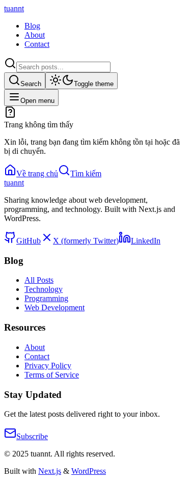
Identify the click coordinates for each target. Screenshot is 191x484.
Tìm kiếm (85, 173)
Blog (32, 25)
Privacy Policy (47, 365)
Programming (46, 298)
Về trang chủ (37, 173)
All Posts (38, 280)
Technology (43, 289)
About (34, 35)
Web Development (54, 307)
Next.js (49, 471)
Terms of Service (51, 374)
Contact (36, 44)
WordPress (88, 471)
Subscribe (32, 436)
